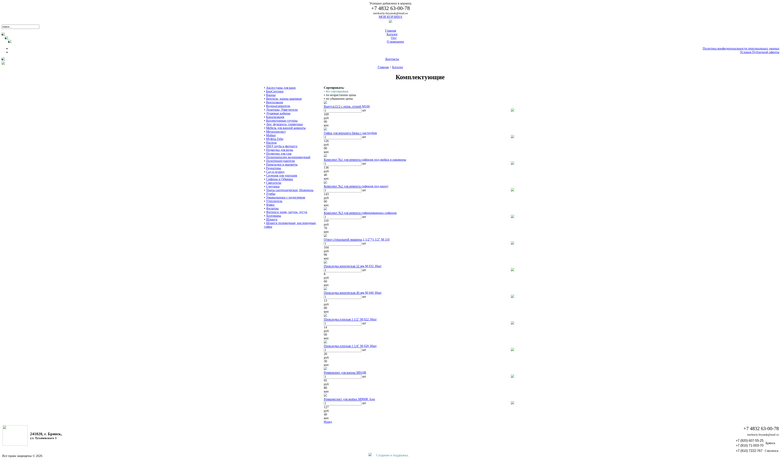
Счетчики (273, 186)
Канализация (275, 117)
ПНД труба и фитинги (281, 146)
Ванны (271, 95)
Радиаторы (273, 168)
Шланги (271, 219)
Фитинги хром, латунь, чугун (286, 212)
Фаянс (270, 204)
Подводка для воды (279, 150)
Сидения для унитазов (281, 175)
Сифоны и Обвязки (279, 179)
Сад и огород (275, 172)
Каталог (397, 67)
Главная (383, 67)
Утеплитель (274, 201)
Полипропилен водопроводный (288, 157)
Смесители (273, 182)
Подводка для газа (278, 153)
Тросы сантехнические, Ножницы (289, 190)
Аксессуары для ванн (281, 87)
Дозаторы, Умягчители (282, 109)
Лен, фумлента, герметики (284, 124)
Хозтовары (273, 215)
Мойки (271, 135)
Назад (328, 421)
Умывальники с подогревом (285, 197)
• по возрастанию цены (340, 95)
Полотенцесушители (280, 161)
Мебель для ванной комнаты (286, 128)
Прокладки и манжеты (282, 164)
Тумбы (270, 193)
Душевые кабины (278, 113)
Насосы (271, 142)
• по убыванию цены (338, 98)
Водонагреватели (278, 106)
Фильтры (272, 208)
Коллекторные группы (282, 120)
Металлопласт (276, 131)
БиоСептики (275, 91)
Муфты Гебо (274, 139)
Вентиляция (274, 102)
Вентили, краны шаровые (284, 98)
